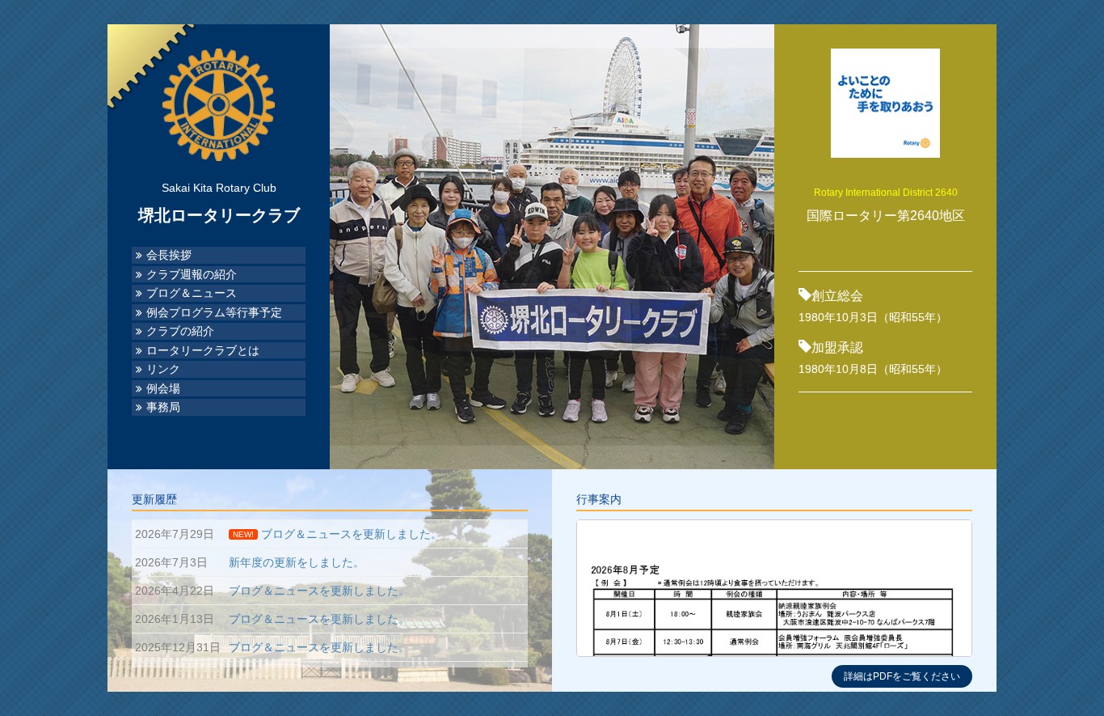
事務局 (163, 407)
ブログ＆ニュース (191, 293)
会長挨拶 (169, 255)
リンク (163, 369)
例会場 (163, 389)
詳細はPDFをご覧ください (902, 676)
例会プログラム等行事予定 (214, 313)
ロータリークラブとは (202, 351)
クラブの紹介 (180, 331)
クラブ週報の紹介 (191, 275)
